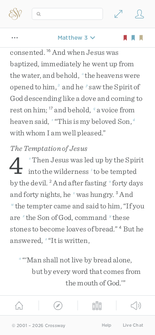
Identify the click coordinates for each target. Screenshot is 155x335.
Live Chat (133, 325)
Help (107, 325)
